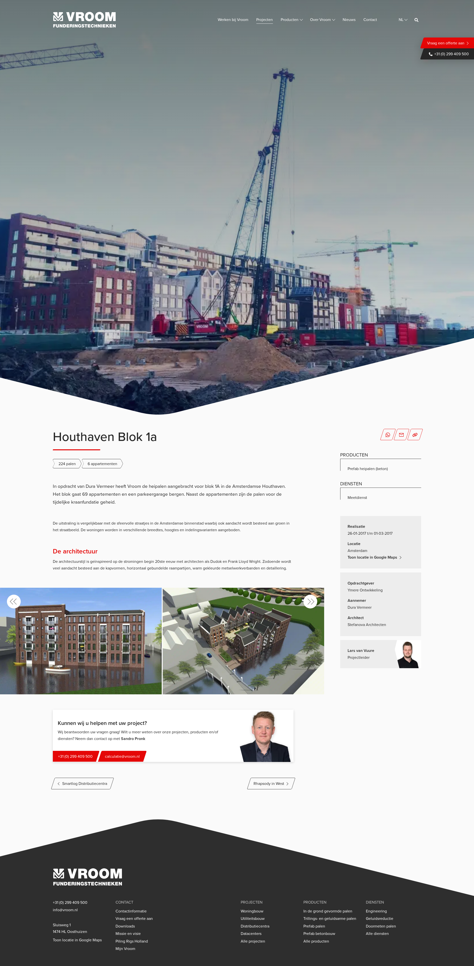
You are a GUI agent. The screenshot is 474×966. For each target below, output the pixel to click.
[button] (14, 601)
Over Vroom (320, 19)
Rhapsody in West (269, 783)
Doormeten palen (381, 926)
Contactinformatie (131, 911)
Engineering (376, 911)
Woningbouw (252, 911)
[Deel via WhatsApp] (388, 434)
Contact (370, 19)
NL (401, 19)
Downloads (125, 926)
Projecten (264, 19)
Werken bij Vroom (233, 19)
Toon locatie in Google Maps (372, 557)
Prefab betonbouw (319, 933)
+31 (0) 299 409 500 (451, 54)
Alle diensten (377, 933)
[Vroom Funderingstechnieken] (84, 20)
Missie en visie (128, 933)
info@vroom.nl (65, 909)
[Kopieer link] (415, 434)
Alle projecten (253, 941)
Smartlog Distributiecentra (84, 783)
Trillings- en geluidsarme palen (329, 918)
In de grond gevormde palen (327, 911)
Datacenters (251, 933)
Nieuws (349, 19)
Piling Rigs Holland (132, 941)
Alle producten (316, 941)
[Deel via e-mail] (402, 434)
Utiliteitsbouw (253, 918)
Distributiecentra (255, 926)
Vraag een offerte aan (445, 43)
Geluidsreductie (379, 918)
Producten (289, 19)
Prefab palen (314, 926)
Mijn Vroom (125, 948)
